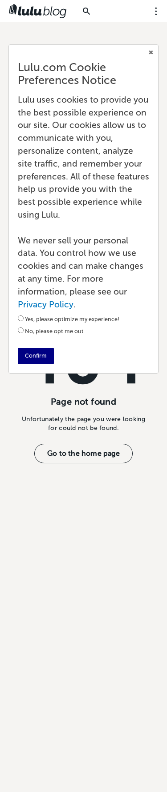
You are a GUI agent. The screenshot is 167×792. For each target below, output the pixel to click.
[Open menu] (156, 11)
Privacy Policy (45, 304)
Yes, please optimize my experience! (72, 319)
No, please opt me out (54, 331)
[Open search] (86, 11)
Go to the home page (83, 453)
